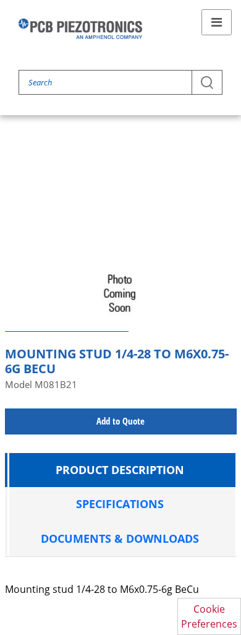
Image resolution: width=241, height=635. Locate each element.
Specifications (120, 503)
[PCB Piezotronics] (80, 29)
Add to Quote (120, 421)
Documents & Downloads (120, 538)
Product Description (120, 469)
